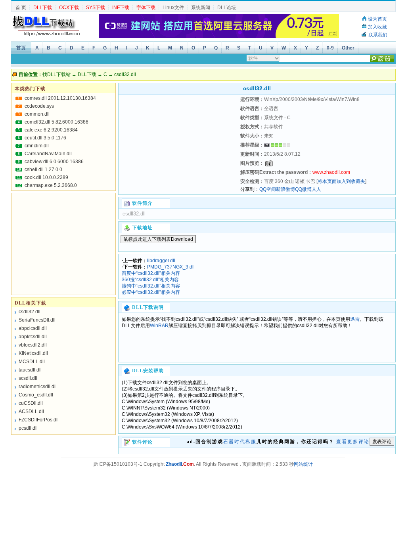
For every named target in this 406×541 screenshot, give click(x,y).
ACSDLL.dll (31, 411)
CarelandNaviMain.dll (48, 153)
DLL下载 (87, 74)
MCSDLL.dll (32, 361)
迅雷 (355, 319)
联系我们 (377, 35)
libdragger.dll (161, 260)
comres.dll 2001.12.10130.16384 (60, 98)
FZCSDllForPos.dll (39, 420)
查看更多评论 (353, 441)
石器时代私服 (240, 441)
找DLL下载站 (56, 74)
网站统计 (303, 464)
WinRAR (159, 325)
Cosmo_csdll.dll (36, 395)
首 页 (20, 7)
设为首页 (377, 19)
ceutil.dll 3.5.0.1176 (45, 138)
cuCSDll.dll (31, 403)
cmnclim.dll (37, 146)
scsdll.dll (28, 378)
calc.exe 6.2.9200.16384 (51, 130)
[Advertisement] (178, 144)
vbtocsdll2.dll (33, 345)
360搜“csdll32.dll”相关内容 (150, 279)
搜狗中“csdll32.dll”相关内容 (151, 286)
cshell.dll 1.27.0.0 (43, 169)
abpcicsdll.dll (33, 328)
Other (348, 48)
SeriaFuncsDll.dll (37, 320)
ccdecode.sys (39, 106)
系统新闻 (200, 7)
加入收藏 (377, 27)
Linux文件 (173, 7)
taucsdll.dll (30, 370)
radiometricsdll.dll (38, 386)
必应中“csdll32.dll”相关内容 (151, 292)
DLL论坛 (226, 7)
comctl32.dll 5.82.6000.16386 (56, 122)
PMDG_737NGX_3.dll (171, 267)
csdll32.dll (29, 311)
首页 (21, 48)
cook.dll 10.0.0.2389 (46, 177)
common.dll (37, 114)
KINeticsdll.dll (33, 353)
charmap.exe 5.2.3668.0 (51, 185)
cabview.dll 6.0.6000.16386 (54, 161)
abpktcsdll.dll (33, 336)
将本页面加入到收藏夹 (341, 181)
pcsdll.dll (28, 428)
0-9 (330, 48)
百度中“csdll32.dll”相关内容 (151, 273)
